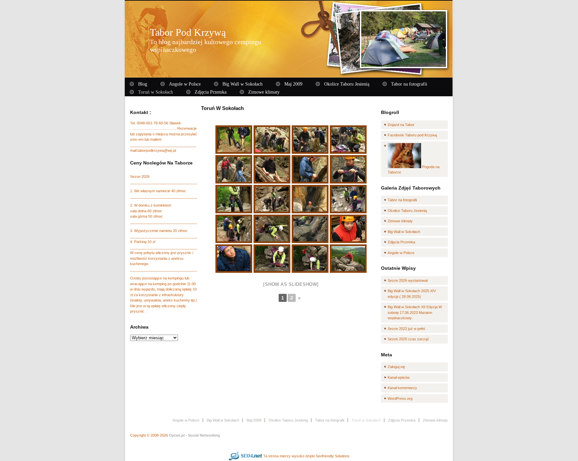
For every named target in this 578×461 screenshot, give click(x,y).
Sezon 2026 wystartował (407, 280)
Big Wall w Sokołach (404, 232)
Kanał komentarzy (402, 388)
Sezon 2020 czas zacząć (408, 339)
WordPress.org (400, 398)
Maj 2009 (254, 420)
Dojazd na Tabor (401, 125)
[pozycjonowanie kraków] (245, 456)
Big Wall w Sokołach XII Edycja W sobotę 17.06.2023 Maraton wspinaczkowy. (415, 312)
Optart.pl (177, 435)
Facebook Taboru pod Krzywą (412, 135)
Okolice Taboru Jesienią (407, 211)
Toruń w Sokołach (222, 108)
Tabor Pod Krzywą (188, 32)
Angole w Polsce (401, 253)
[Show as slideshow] (290, 284)
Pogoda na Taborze (414, 170)
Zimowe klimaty (400, 221)
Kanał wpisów (399, 377)
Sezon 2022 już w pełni (406, 329)
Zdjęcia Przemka (401, 242)
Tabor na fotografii (402, 200)
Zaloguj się (396, 367)
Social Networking (204, 435)
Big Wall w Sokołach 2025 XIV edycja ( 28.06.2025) (412, 294)
